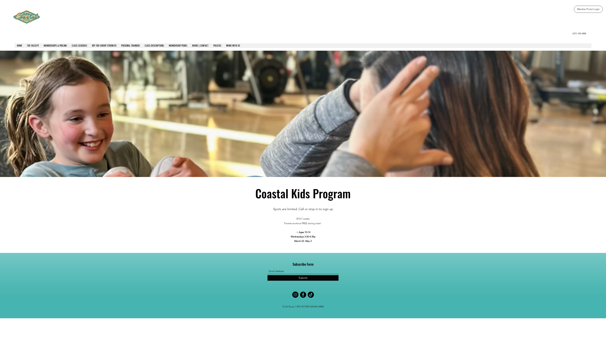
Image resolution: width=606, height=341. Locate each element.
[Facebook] (303, 295)
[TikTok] (311, 295)
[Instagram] (295, 295)
